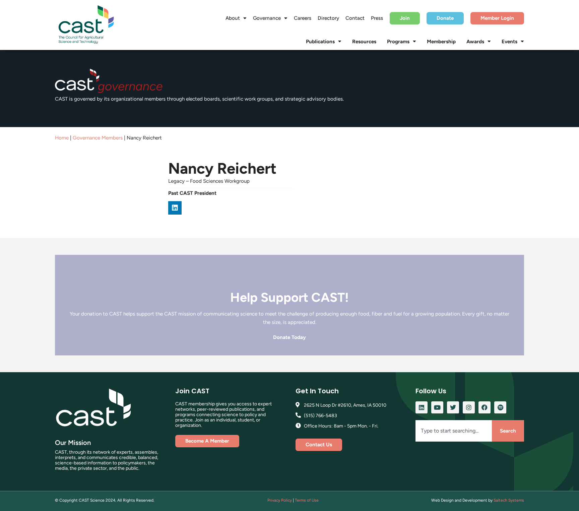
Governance (267, 18)
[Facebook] (484, 407)
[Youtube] (437, 407)
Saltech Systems (509, 500)
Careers (302, 18)
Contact (355, 18)
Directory (328, 18)
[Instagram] (469, 407)
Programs (398, 42)
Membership (441, 42)
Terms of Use (307, 500)
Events (509, 42)
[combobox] (453, 431)
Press (377, 18)
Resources (364, 42)
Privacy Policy (279, 500)
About (233, 18)
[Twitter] (453, 407)
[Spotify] (500, 407)
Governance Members (98, 138)
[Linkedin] (175, 208)
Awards (475, 42)
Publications (320, 42)
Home (62, 138)
